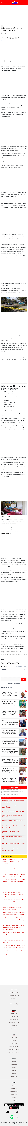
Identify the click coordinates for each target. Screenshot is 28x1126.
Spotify (15, 1117)
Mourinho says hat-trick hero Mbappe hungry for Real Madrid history (13, 850)
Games (14, 1085)
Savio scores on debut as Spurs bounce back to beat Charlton (13, 802)
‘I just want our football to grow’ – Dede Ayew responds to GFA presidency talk (14, 946)
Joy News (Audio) (14, 1052)
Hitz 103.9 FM (14, 1019)
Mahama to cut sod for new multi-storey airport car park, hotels (14, 900)
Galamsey (14, 1094)
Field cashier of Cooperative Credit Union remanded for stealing (10, 833)
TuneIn (11, 1112)
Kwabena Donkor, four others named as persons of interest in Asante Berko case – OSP (14, 887)
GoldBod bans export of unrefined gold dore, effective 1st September (13, 933)
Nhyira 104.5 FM (14, 1028)
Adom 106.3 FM (14, 1016)
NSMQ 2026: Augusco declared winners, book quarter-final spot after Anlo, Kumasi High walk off (13, 844)
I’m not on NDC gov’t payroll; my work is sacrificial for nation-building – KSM (14, 875)
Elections (14, 1100)
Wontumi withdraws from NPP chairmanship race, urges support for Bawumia (13, 940)
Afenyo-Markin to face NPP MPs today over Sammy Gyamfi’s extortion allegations (13, 861)
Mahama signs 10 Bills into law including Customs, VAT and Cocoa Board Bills (14, 880)
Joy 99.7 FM (14, 1013)
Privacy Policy (14, 1004)
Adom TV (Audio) (14, 1049)
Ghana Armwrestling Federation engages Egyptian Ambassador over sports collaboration (14, 838)
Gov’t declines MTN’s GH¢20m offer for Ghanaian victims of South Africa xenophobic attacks (13, 927)
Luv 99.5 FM (14, 1025)
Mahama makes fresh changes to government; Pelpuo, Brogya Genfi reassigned (12, 869)
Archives (14, 1097)
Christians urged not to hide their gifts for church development (12, 822)
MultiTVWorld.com (14, 1046)
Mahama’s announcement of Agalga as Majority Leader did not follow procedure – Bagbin (14, 953)
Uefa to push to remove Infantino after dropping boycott (11, 807)
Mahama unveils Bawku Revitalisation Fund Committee (12, 817)
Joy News (14, 1037)
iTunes (20, 1112)
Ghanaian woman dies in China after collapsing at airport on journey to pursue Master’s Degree (13, 907)
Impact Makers (14, 1091)
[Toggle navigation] (25, 3)
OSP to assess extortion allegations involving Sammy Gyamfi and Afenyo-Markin (13, 894)
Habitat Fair (14, 1088)
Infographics (14, 1076)
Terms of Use (14, 1001)
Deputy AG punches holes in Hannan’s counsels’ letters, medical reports (13, 827)
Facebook (14, 1064)
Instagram (14, 1070)
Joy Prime (14, 1043)
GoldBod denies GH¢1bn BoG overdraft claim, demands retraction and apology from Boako (13, 920)
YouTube (14, 1061)
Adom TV (14, 1040)
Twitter (14, 1067)
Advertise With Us (14, 995)
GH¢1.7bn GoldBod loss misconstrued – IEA (13, 812)
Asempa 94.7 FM (14, 1022)
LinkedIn (14, 1073)
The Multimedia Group (14, 992)
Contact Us (14, 998)
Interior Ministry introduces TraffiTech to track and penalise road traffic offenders (14, 913)
